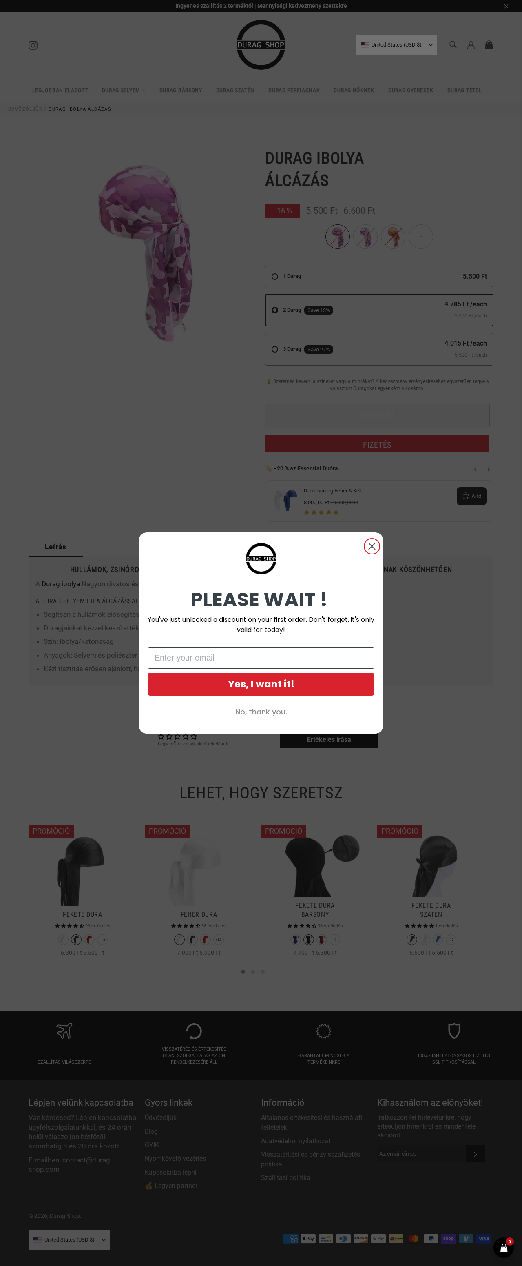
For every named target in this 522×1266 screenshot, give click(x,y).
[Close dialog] (372, 546)
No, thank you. (261, 712)
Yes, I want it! (261, 684)
